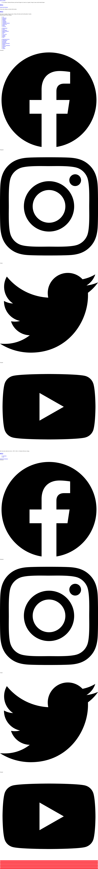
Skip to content (2, 0)
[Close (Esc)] (49, 865)
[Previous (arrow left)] (49, 867)
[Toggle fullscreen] (49, 862)
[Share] (49, 864)
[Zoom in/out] (49, 861)
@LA (1, 5)
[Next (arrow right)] (49, 868)
